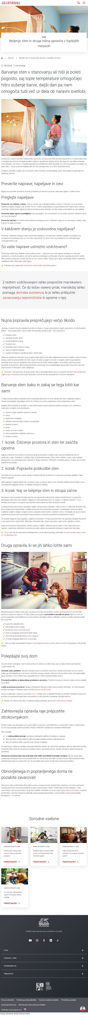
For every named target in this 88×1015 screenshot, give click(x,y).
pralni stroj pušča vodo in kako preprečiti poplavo (37, 265)
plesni (45, 399)
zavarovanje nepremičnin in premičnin (65, 790)
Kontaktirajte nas (10, 966)
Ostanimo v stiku (10, 958)
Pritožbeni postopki (68, 1000)
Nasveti (11, 58)
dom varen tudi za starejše (62, 701)
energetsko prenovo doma (45, 643)
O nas (6, 950)
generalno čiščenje (41, 159)
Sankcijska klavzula (8, 1005)
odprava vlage (23, 347)
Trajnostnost (8, 974)
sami (70, 406)
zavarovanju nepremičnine (22, 298)
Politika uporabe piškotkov (26, 1000)
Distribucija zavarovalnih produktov (32, 1005)
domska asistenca (30, 292)
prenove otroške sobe (42, 690)
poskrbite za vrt (30, 694)
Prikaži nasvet (10, 862)
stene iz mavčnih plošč (21, 630)
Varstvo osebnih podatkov (49, 1000)
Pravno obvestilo (7, 1000)
